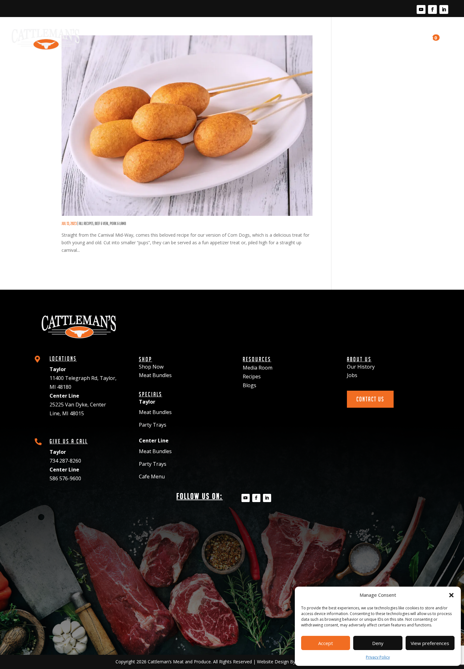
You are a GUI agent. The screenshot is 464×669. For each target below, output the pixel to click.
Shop (181, 33)
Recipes (312, 33)
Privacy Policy (378, 657)
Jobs (352, 375)
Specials (243, 33)
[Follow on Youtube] (421, 9)
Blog (338, 33)
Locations (210, 33)
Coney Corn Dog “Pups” (96, 219)
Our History (361, 366)
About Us (366, 33)
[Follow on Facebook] (432, 9)
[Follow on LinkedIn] (443, 9)
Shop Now (151, 366)
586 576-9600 (65, 478)
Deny (378, 643)
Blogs (249, 385)
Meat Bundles (155, 375)
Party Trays (152, 424)
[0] (427, 39)
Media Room (278, 33)
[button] (451, 595)
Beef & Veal (102, 223)
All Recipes (86, 223)
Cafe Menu (152, 476)
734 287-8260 (65, 460)
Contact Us (404, 36)
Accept (325, 643)
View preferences (430, 643)
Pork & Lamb (118, 223)
